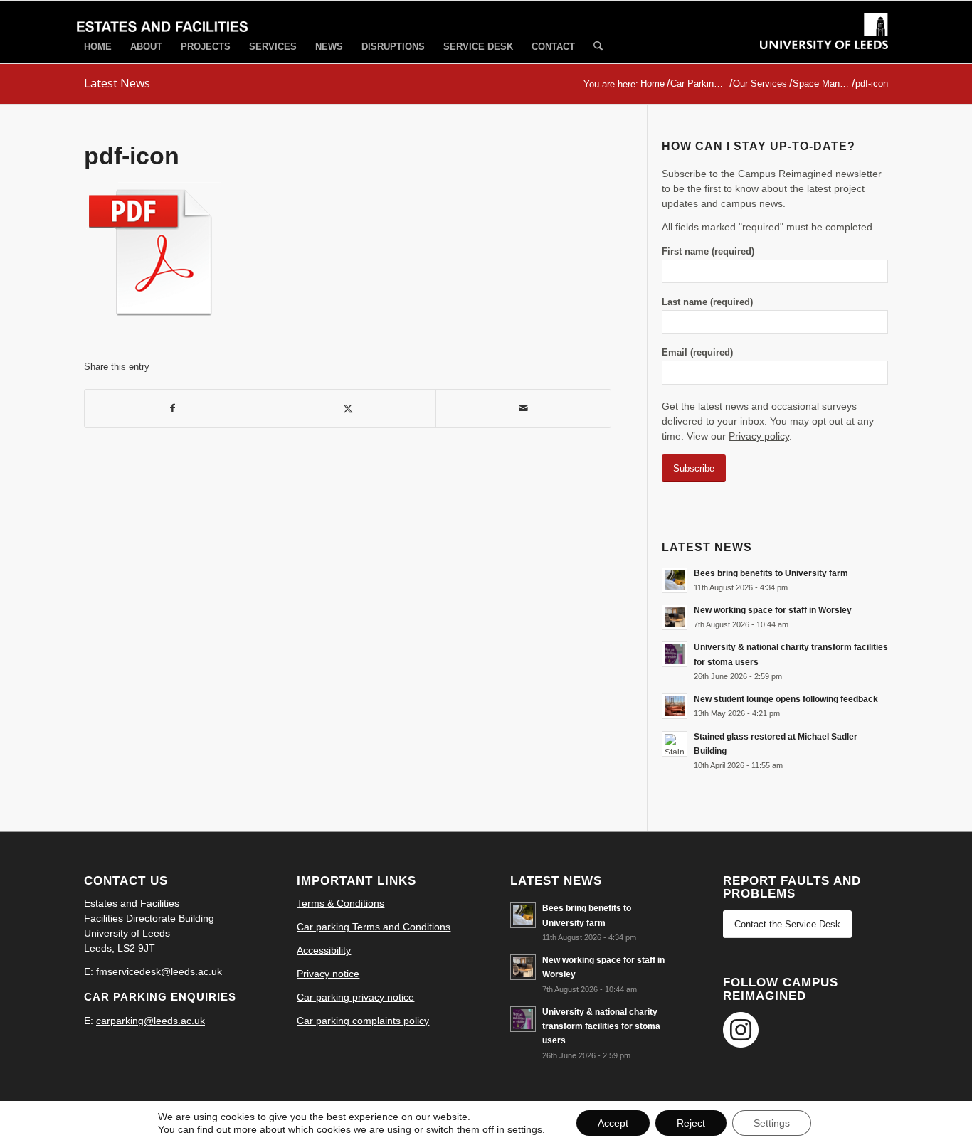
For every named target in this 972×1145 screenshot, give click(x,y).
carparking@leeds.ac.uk (150, 1020)
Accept (613, 1123)
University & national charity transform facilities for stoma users (601, 1026)
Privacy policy (759, 436)
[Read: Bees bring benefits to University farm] (674, 580)
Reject (691, 1123)
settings (524, 1129)
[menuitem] (98, 46)
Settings (772, 1123)
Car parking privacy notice (355, 997)
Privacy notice (328, 973)
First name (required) (708, 251)
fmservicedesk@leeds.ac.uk (159, 971)
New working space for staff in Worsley (773, 610)
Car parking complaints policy (363, 1020)
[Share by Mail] (523, 408)
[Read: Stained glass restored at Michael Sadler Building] (674, 744)
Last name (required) (707, 302)
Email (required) (697, 352)
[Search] (598, 47)
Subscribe (693, 468)
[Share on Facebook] (172, 408)
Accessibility (324, 950)
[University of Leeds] (824, 44)
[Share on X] (347, 408)
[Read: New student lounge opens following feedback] (674, 706)
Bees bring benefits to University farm (771, 573)
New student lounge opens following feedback (786, 699)
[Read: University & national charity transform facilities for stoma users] (674, 654)
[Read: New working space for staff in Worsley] (674, 617)
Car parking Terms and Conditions (373, 926)
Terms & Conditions (340, 903)
